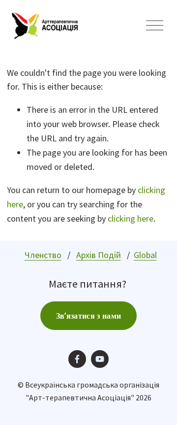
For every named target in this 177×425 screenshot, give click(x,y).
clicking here (130, 218)
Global (145, 255)
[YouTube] (100, 359)
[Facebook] (77, 359)
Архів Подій (98, 255)
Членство (43, 255)
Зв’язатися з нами (88, 316)
